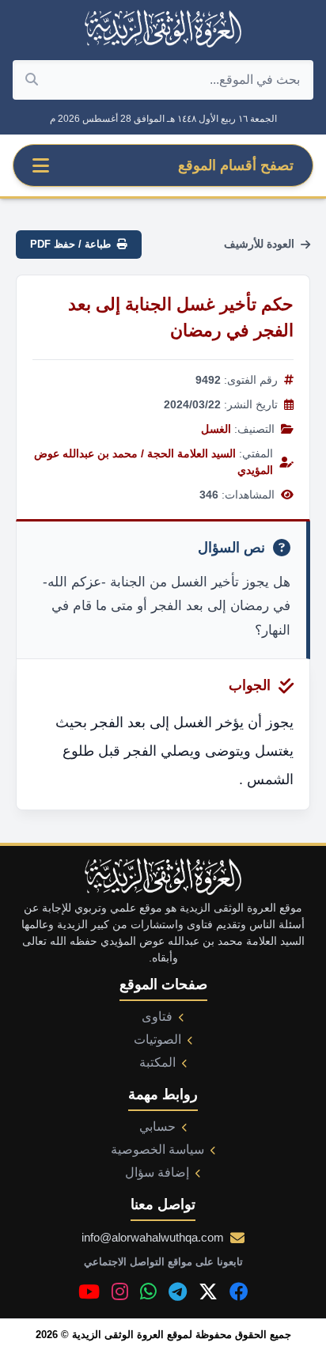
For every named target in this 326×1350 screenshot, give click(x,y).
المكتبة (157, 1062)
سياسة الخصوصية (157, 1149)
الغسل (216, 429)
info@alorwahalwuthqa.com (153, 1237)
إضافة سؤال (157, 1172)
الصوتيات (157, 1039)
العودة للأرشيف (259, 243)
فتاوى (157, 1016)
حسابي (157, 1126)
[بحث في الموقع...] (31, 80)
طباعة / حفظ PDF (70, 244)
